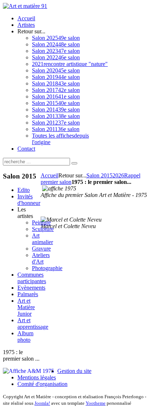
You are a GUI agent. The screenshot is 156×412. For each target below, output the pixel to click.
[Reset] (74, 163)
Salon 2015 (99, 175)
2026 (118, 175)
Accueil (49, 175)
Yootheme (96, 403)
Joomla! (42, 403)
